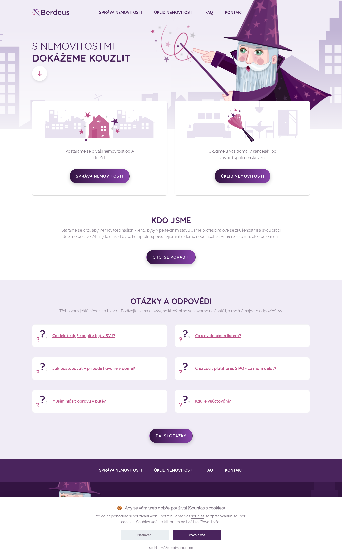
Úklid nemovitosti (173, 12)
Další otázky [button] (171, 436)
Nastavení (144, 535)
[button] (39, 73)
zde (190, 548)
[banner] (51, 12)
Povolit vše (197, 535)
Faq (209, 12)
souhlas (197, 516)
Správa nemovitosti (120, 12)
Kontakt (234, 12)
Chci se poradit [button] (171, 257)
